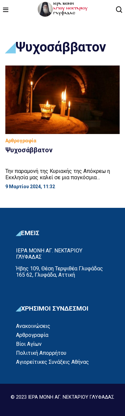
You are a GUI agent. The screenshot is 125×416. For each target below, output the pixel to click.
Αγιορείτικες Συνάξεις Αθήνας (52, 362)
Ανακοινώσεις (33, 326)
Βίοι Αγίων (29, 344)
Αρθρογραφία (32, 335)
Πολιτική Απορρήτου (41, 353)
